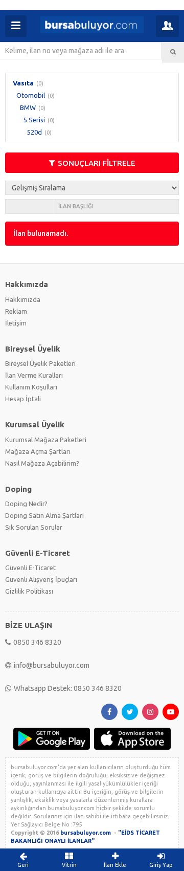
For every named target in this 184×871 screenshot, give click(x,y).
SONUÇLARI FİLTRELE (96, 163)
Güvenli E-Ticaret (30, 567)
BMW (28, 107)
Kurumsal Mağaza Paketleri (45, 439)
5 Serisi (34, 119)
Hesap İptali (23, 398)
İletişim (16, 322)
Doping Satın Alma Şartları (44, 515)
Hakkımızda (22, 299)
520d (34, 132)
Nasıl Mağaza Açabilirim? (42, 463)
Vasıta (23, 82)
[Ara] (173, 52)
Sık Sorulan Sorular (33, 527)
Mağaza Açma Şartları (38, 451)
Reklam (16, 311)
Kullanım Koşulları (31, 386)
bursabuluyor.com (85, 833)
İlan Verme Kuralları (34, 375)
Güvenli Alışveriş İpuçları (41, 579)
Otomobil (30, 95)
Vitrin (69, 865)
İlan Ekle (115, 865)
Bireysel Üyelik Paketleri (40, 363)
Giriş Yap (161, 865)
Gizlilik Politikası (29, 591)
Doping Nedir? (26, 503)
